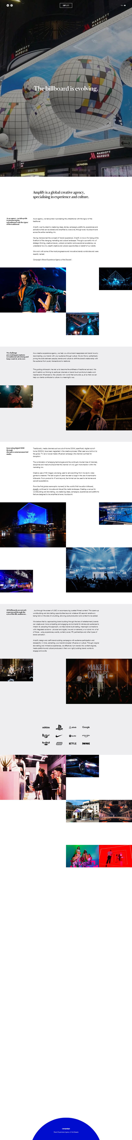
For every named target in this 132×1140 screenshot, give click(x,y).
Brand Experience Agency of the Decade (66, 1132)
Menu (122, 5)
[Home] (66, 5)
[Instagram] (11, 5)
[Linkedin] (8, 5)
